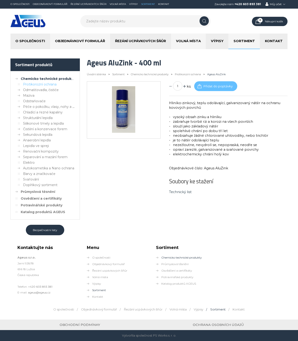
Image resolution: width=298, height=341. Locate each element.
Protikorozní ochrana (40, 84)
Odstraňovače (34, 101)
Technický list (180, 192)
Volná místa (118, 4)
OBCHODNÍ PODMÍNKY (80, 325)
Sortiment (148, 4)
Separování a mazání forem (45, 157)
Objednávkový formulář (50, 4)
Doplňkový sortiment (40, 185)
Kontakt (163, 4)
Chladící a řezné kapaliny (43, 112)
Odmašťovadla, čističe (41, 90)
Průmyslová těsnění (38, 192)
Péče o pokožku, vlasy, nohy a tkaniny (53, 107)
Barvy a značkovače (39, 174)
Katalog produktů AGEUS (43, 212)
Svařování (31, 179)
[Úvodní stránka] (27, 26)
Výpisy (133, 4)
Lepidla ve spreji (36, 146)
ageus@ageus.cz (39, 292)
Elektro (29, 162)
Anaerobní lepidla (37, 140)
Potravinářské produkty (41, 205)
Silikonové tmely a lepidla (43, 123)
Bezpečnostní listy (45, 230)
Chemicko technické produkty (48, 79)
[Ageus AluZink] (123, 131)
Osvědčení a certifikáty (41, 198)
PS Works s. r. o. (164, 335)
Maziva (28, 95)
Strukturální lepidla (38, 118)
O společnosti (20, 4)
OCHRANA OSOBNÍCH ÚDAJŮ (218, 325)
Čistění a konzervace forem (45, 129)
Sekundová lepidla (37, 135)
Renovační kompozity (41, 151)
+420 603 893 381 (247, 4)
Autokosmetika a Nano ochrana (48, 168)
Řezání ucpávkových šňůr (88, 4)
